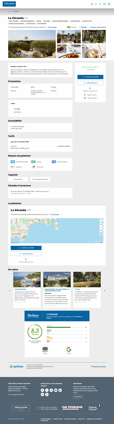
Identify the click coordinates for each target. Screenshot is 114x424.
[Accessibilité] (92, 4)
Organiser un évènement (94, 419)
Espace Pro (81, 419)
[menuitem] (9, 4)
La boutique (44, 420)
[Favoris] (96, 4)
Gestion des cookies (70, 419)
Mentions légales (46, 419)
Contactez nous (57, 419)
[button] (100, 4)
